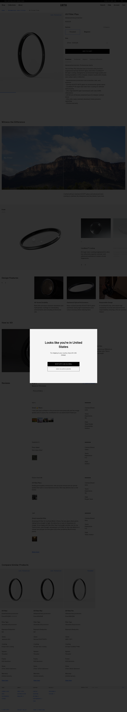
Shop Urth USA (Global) (63, 364)
